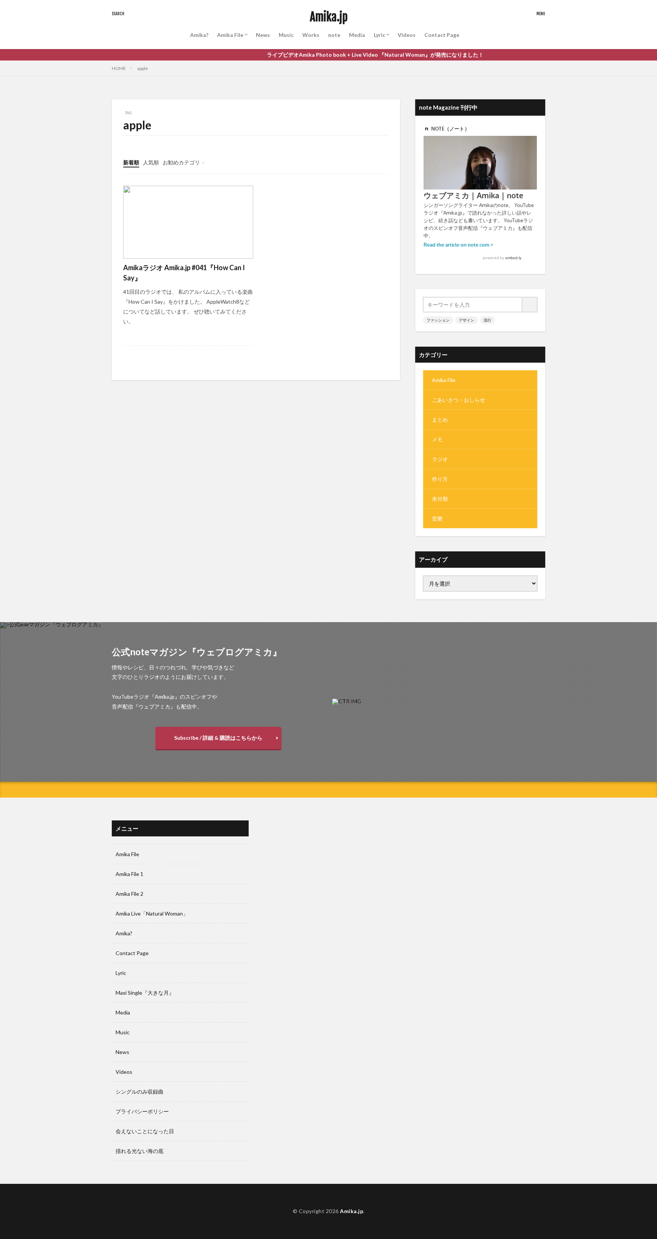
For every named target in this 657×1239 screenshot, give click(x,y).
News (263, 35)
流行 (487, 320)
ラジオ (440, 459)
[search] (530, 304)
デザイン (466, 320)
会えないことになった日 (145, 1131)
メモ (437, 439)
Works (310, 35)
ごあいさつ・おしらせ (458, 400)
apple (142, 68)
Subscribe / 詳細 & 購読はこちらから (218, 737)
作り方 (440, 479)
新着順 (131, 162)
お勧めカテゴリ (181, 162)
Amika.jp (329, 17)
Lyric (379, 35)
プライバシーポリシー (142, 1111)
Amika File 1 (129, 874)
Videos (407, 35)
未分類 (440, 498)
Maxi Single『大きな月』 (145, 992)
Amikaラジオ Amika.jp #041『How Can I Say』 (184, 272)
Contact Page (441, 35)
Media (357, 35)
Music (286, 35)
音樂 (437, 518)
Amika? (199, 35)
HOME (119, 68)
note (334, 35)
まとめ (440, 419)
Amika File (230, 35)
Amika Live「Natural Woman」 (152, 913)
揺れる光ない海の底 (139, 1151)
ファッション (438, 320)
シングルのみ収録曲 (139, 1091)
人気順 (151, 162)
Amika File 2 (129, 893)
